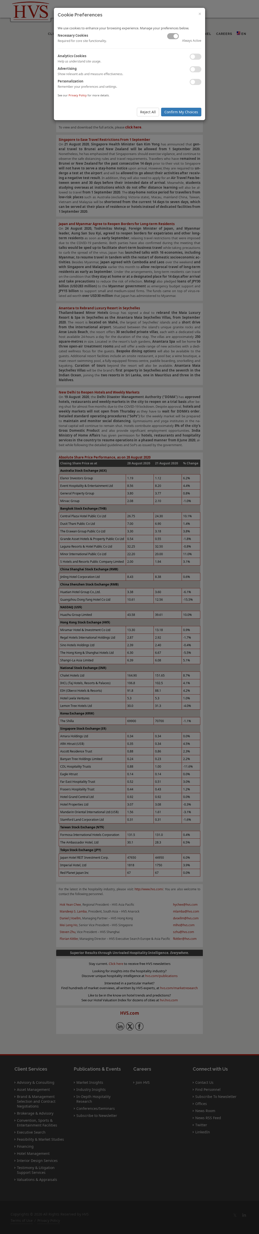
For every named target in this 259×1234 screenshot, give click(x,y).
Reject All (148, 112)
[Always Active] (173, 36)
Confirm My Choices (181, 112)
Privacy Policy (78, 95)
